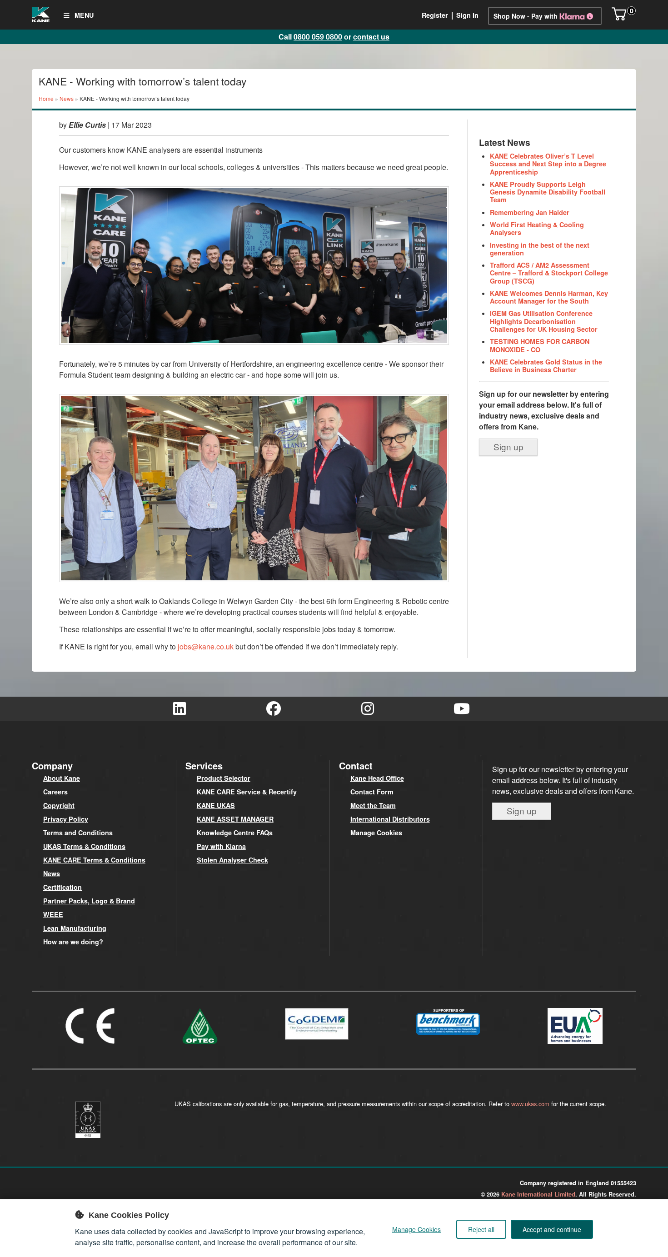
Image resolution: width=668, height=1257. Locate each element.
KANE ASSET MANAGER (235, 818)
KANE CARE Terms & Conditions (94, 859)
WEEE (53, 914)
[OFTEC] (200, 1045)
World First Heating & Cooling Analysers (537, 228)
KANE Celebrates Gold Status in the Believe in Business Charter (546, 365)
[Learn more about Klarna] (577, 16)
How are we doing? (73, 941)
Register (435, 15)
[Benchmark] (448, 1036)
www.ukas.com (530, 1103)
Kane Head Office (377, 778)
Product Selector (223, 778)
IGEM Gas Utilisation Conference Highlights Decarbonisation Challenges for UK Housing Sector (544, 321)
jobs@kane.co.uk (206, 646)
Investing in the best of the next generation (539, 248)
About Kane (61, 778)
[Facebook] (274, 709)
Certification (62, 887)
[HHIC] (575, 1045)
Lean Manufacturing (74, 928)
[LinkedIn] (180, 709)
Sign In (467, 15)
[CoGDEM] (316, 1041)
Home (46, 98)
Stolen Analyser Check (232, 859)
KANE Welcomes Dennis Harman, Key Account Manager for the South (549, 297)
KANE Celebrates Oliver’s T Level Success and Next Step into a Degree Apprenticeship (548, 163)
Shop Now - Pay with (526, 15)
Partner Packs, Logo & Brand (89, 900)
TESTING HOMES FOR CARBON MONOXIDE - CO (539, 345)
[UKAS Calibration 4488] (88, 1139)
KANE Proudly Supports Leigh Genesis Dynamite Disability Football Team (547, 192)
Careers (55, 791)
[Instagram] (368, 709)
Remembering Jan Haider (529, 212)
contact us (371, 36)
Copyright (59, 805)
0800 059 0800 (318, 36)
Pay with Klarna (221, 846)
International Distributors (390, 818)
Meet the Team (373, 805)
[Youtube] (462, 709)
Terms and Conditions (78, 832)
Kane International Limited (538, 1194)
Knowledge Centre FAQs (235, 832)
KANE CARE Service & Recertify (247, 791)
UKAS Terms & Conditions (84, 846)
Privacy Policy (65, 818)
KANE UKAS (216, 805)
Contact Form (372, 791)
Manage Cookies (376, 832)
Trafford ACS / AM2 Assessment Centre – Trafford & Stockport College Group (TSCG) (549, 272)
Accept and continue (552, 1229)
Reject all (481, 1229)
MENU (83, 15)
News (67, 98)
